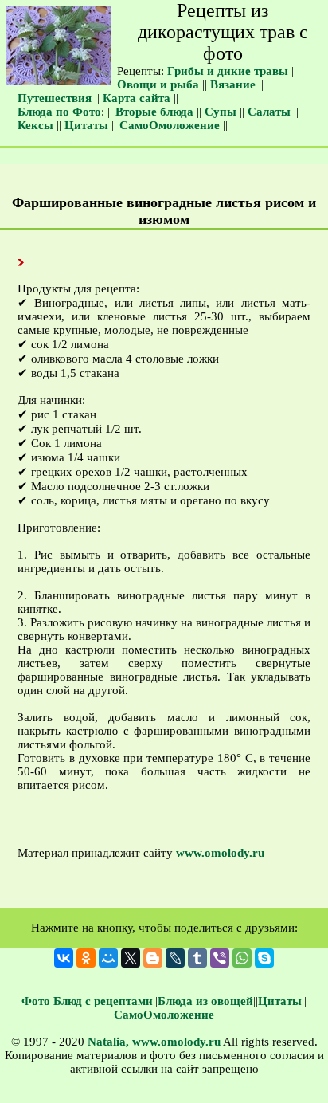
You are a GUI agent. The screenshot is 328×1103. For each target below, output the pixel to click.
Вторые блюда (154, 111)
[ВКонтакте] (63, 958)
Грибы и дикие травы (227, 71)
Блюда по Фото (59, 111)
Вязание (233, 84)
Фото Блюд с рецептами (87, 1001)
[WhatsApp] (242, 958)
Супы (220, 111)
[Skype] (264, 958)
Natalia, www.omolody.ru (154, 1041)
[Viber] (219, 958)
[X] (130, 958)
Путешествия (55, 98)
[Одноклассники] (86, 958)
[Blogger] (152, 958)
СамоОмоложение (169, 125)
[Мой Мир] (108, 958)
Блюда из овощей (205, 1001)
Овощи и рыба (158, 84)
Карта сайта (136, 98)
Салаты (269, 111)
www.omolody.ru (220, 852)
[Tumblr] (197, 958)
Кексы (35, 125)
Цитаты (86, 125)
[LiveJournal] (175, 958)
